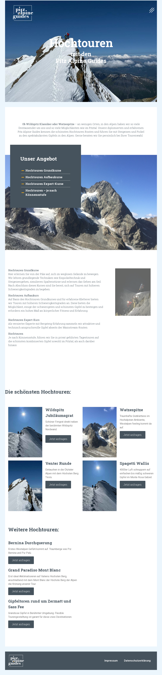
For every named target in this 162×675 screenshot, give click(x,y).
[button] (152, 10)
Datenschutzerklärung (137, 660)
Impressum (111, 660)
